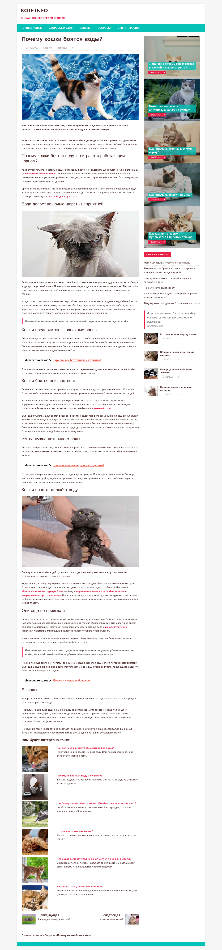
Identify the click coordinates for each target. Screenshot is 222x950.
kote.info (48, 47)
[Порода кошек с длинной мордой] (151, 394)
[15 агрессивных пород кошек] (151, 341)
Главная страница (32, 935)
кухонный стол (101, 408)
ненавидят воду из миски (40, 173)
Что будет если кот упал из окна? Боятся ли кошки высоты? (94, 858)
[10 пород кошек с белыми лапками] (151, 376)
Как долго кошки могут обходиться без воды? (85, 747)
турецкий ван (55, 591)
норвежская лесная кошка (92, 591)
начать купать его (116, 626)
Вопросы (104, 27)
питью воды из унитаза (62, 196)
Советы (85, 27)
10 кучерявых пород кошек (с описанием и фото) (172, 303)
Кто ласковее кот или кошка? (75, 831)
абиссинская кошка (33, 591)
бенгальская (117, 591)
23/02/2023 (32, 47)
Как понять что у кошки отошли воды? (80, 886)
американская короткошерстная (41, 595)
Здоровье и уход (60, 27)
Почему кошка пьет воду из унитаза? (79, 775)
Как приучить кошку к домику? (170, 195)
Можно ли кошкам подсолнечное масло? (167, 262)
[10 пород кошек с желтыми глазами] (151, 359)
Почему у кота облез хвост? (159, 287)
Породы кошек (31, 27)
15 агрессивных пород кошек (178, 334)
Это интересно (128, 27)
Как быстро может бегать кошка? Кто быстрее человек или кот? (96, 803)
